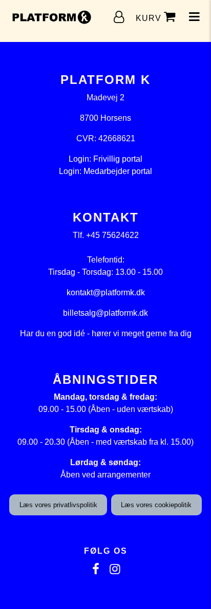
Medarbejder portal (117, 171)
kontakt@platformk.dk (106, 292)
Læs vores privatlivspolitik (58, 505)
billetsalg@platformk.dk (105, 313)
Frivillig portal (117, 159)
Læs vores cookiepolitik (156, 505)
